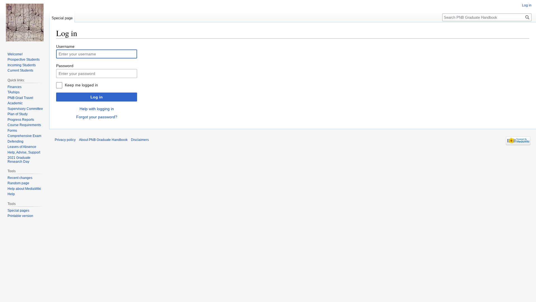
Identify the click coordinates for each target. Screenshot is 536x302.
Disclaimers (140, 140)
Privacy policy (65, 140)
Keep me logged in (81, 85)
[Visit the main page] (24, 22)
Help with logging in (97, 109)
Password (64, 65)
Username (65, 46)
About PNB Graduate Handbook (103, 140)
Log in (96, 97)
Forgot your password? (96, 117)
